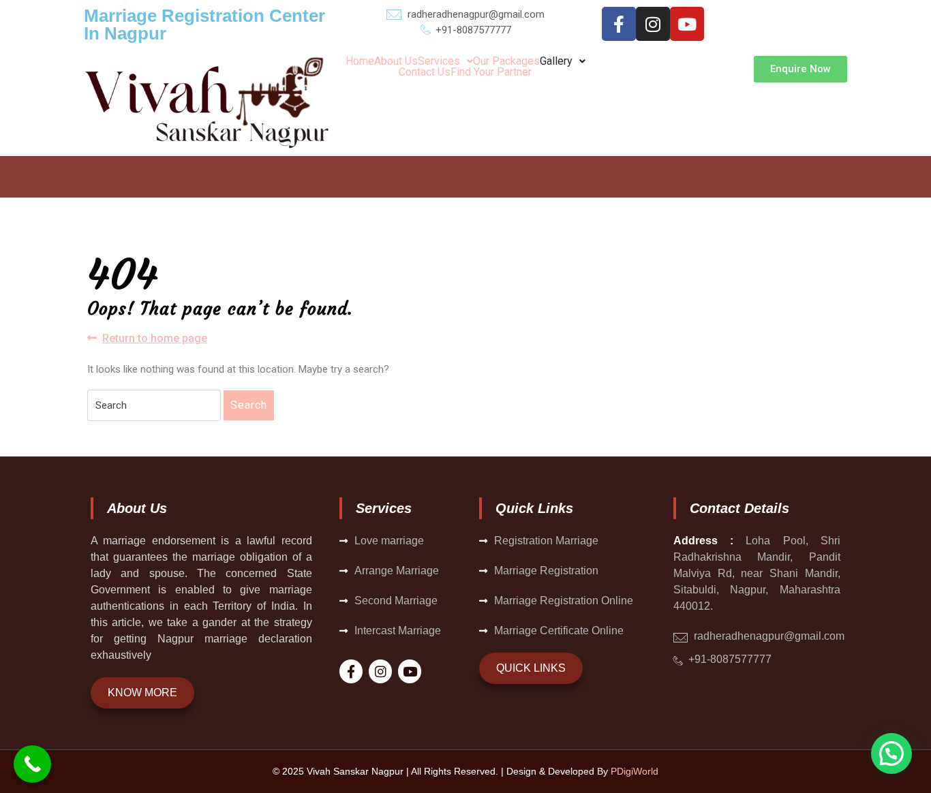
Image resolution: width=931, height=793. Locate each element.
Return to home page (154, 337)
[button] (445, 61)
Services (439, 61)
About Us (396, 61)
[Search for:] (154, 405)
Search (248, 405)
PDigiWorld (634, 771)
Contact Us (425, 72)
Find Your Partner (491, 72)
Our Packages (506, 61)
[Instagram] (653, 24)
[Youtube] (687, 24)
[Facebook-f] (619, 24)
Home (360, 61)
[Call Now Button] (32, 764)
